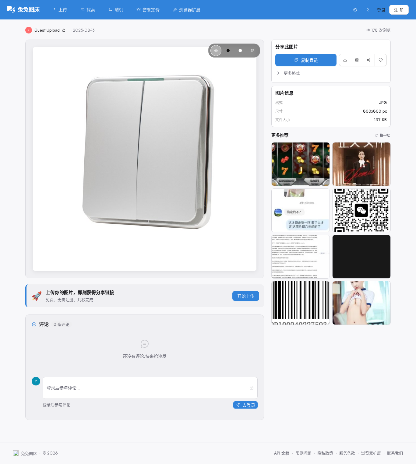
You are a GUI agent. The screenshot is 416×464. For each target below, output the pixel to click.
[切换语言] (355, 10)
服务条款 (347, 453)
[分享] (369, 60)
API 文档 (281, 453)
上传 (62, 9)
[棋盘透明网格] (252, 50)
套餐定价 (151, 9)
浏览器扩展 (189, 9)
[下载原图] (345, 60)
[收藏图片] (381, 60)
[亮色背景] (240, 50)
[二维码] (357, 60)
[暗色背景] (228, 50)
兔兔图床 (29, 9)
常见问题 (303, 453)
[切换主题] (368, 10)
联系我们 (395, 453)
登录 (381, 9)
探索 (90, 9)
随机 (119, 9)
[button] (331, 73)
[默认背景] (215, 50)
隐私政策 (325, 453)
